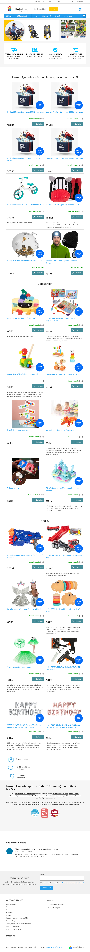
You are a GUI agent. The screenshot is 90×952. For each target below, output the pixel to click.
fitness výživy (73, 794)
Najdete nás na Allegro (12, 926)
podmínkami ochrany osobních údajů (71, 883)
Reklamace (9, 912)
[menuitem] (8, 16)
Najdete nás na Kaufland (13, 929)
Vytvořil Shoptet (77, 947)
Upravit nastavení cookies (52, 947)
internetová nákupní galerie (24, 794)
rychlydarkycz (54, 908)
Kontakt (8, 915)
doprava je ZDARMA (71, 804)
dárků (46, 796)
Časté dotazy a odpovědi (13, 921)
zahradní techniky (36, 796)
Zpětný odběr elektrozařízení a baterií (18, 924)
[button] (7, 30)
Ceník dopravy (38, 2)
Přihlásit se (45, 888)
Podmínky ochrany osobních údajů (16, 918)
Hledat (52, 9)
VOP (6, 910)
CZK (71, 2)
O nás (49, 2)
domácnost (49, 798)
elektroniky (12, 796)
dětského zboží (23, 796)
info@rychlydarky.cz (56, 905)
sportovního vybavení (60, 794)
